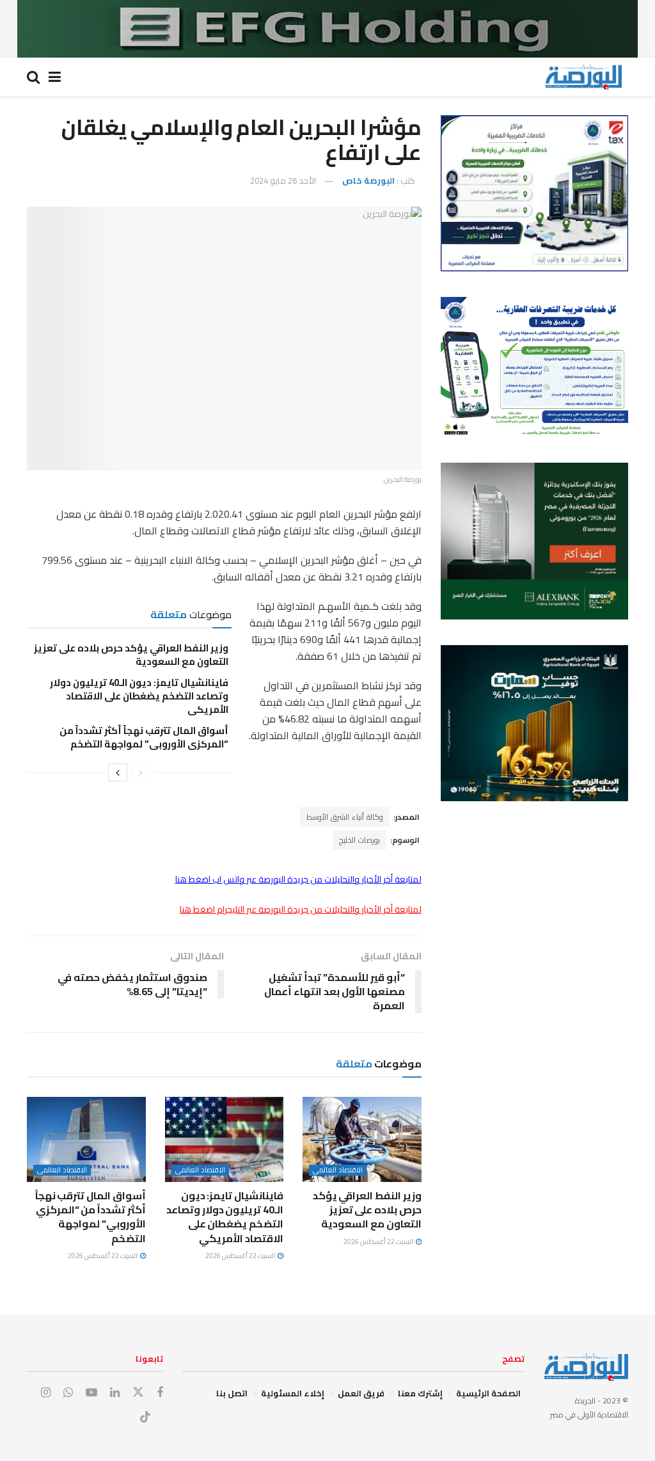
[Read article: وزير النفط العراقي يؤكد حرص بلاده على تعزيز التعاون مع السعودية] (362, 1139)
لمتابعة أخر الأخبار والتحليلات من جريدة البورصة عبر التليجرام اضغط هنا (301, 909)
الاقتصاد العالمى (338, 1170)
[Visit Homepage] (583, 77)
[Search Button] (33, 77)
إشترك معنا (420, 1393)
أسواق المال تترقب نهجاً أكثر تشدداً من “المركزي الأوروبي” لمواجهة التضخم (143, 737)
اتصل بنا (232, 1393)
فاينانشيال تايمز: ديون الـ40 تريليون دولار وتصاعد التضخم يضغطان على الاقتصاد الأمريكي (139, 696)
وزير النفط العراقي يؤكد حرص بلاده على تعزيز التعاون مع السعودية (131, 655)
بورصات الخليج (359, 840)
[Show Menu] (55, 77)
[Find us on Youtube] (91, 1392)
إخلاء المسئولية (292, 1393)
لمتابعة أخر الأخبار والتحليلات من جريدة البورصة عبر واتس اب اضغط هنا (298, 879)
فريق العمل (361, 1393)
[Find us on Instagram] (46, 1392)
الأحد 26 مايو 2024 (283, 180)
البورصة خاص (368, 180)
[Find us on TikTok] (145, 1417)
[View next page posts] (117, 772)
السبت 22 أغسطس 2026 (378, 1241)
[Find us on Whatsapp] (68, 1392)
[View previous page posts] (140, 772)
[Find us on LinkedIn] (115, 1392)
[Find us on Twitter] (138, 1392)
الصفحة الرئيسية (488, 1393)
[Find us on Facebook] (160, 1392)
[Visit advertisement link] (327, 29)
